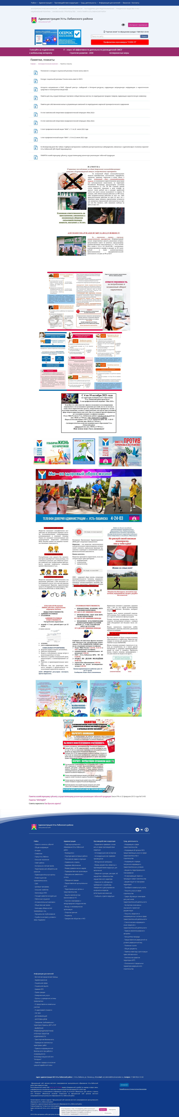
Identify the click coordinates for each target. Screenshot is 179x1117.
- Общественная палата (42, 905)
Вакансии (126, 3)
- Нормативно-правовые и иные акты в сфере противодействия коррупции (105, 847)
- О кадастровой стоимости (43, 1010)
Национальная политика (40, 12)
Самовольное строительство (64, 12)
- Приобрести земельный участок (135, 888)
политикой (74, 1114)
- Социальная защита (41, 986)
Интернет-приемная (138, 25)
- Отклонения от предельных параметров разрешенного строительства (134, 966)
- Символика (38, 853)
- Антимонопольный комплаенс (44, 902)
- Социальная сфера (40, 983)
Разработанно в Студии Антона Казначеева (133, 1089)
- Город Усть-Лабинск (41, 857)
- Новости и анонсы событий (43, 844)
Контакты (135, 3)
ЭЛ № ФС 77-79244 (56, 1087)
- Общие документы (130, 949)
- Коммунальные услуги (42, 995)
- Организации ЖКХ (40, 893)
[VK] (141, 831)
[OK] (146, 831)
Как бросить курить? (53, 803)
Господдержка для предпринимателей (99, 9)
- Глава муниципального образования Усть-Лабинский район (74, 847)
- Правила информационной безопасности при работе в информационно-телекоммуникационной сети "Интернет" (43, 1053)
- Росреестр (68, 916)
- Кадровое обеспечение (72, 865)
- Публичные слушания (42, 899)
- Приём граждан (39, 992)
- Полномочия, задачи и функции (75, 859)
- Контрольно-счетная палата (44, 866)
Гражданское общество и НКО (127, 9)
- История (37, 850)
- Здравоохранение (40, 980)
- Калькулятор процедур (132, 937)
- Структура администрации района (75, 856)
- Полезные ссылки (130, 945)
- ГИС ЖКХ (37, 1013)
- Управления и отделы (72, 862)
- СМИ (36, 884)
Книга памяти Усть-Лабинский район (91, 12)
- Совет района (39, 863)
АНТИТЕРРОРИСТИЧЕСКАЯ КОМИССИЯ (44, 9)
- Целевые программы (41, 887)
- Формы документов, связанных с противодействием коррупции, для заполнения (105, 867)
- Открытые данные (70, 912)
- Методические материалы (103, 862)
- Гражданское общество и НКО (74, 919)
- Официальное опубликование (44, 914)
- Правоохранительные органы (44, 875)
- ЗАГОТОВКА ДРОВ (40, 1019)
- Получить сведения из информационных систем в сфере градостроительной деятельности (135, 916)
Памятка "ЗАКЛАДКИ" (37, 800)
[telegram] (137, 831)
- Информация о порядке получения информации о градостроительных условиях (134, 864)
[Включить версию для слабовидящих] (123, 24)
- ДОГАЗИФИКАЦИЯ (40, 1016)
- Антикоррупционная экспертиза (105, 853)
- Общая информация (41, 847)
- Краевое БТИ (39, 989)
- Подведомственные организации (75, 871)
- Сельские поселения (41, 860)
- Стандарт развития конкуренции (45, 896)
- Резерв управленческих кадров (75, 868)
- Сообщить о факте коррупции (104, 896)
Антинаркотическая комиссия (70, 9)
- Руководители (69, 853)
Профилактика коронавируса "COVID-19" (119, 42)
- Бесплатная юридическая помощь (46, 977)
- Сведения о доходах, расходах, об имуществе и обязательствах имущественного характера (106, 876)
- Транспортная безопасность (44, 1039)
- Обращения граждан (71, 880)
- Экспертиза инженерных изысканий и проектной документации (132, 908)
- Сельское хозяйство (41, 890)
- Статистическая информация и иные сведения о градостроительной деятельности (135, 925)
